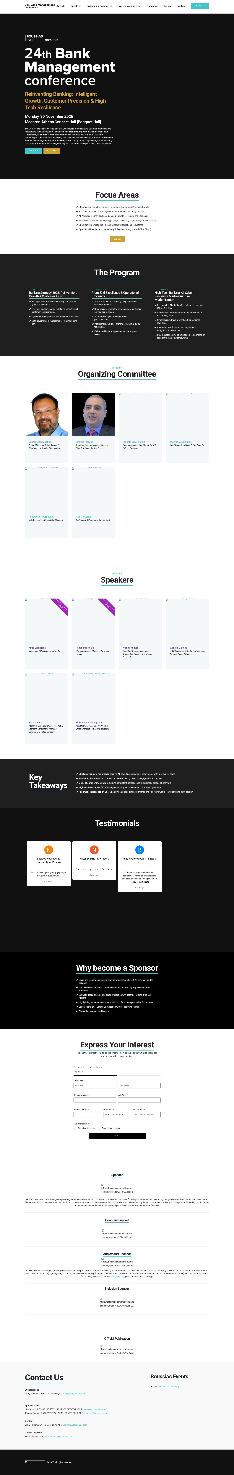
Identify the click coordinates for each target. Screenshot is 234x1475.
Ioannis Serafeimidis (134, 441)
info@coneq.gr (118, 1276)
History (167, 6)
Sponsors (152, 6)
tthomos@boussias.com (95, 1413)
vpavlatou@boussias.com (75, 1425)
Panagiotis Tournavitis (41, 516)
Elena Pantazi (36, 722)
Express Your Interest (129, 6)
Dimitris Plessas (84, 441)
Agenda (60, 6)
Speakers (76, 6)
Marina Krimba (130, 647)
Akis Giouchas (83, 516)
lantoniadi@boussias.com (95, 1409)
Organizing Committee (99, 6)
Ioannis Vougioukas (181, 441)
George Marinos (178, 647)
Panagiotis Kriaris (85, 647)
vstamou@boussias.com (73, 1393)
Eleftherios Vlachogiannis (89, 722)
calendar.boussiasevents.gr (166, 1386)
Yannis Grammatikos (40, 441)
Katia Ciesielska (37, 647)
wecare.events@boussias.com (58, 1436)
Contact (181, 6)
